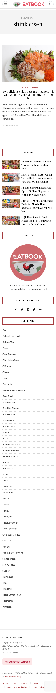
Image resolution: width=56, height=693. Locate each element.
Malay (5, 510)
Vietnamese (8, 600)
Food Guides (8, 414)
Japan (5, 480)
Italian (5, 474)
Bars (4, 330)
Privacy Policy (38, 687)
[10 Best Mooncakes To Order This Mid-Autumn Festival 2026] (11, 165)
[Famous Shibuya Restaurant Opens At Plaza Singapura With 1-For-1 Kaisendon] (11, 191)
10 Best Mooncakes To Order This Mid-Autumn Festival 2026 (36, 165)
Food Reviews (9, 426)
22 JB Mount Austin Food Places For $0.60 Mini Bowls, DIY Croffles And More (36, 221)
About (5, 683)
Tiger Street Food (11, 594)
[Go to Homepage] (28, 4)
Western (7, 606)
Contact (24, 683)
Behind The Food (11, 336)
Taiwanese (7, 576)
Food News (8, 420)
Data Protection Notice (17, 687)
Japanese (7, 486)
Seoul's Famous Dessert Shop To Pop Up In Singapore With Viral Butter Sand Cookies (37, 178)
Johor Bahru (8, 492)
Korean (6, 504)
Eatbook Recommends (13, 390)
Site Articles (8, 564)
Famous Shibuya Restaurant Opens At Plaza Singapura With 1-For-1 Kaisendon (36, 191)
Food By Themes (29, 87)
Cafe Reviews (9, 354)
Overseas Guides (11, 534)
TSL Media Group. (13, 676)
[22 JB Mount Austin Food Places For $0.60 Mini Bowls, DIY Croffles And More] (11, 221)
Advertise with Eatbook (17, 661)
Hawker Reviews (11, 450)
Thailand (7, 588)
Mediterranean (10, 522)
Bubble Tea (8, 342)
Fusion (5, 432)
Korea (5, 498)
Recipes (6, 546)
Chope (5, 372)
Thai (4, 582)
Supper (6, 570)
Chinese (6, 366)
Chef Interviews (10, 360)
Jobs (14, 683)
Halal (5, 438)
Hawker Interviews (12, 444)
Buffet (5, 348)
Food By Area (9, 402)
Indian (5, 462)
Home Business (10, 456)
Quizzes (6, 540)
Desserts (7, 384)
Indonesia (7, 468)
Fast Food (7, 396)
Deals (5, 378)
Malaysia (7, 516)
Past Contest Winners (42, 683)
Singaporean (9, 558)
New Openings (10, 528)
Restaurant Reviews (12, 552)
